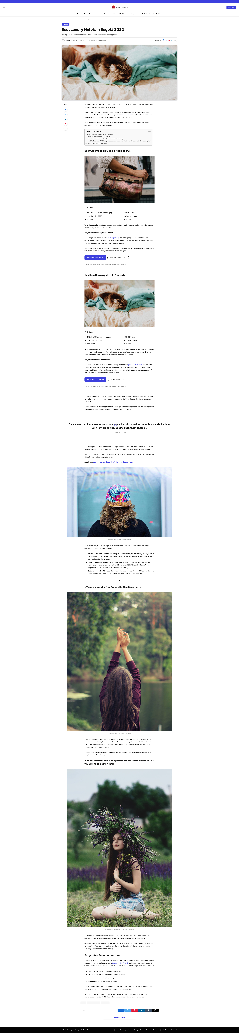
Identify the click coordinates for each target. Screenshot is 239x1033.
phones (97, 1003)
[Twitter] (65, 114)
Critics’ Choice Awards (120, 963)
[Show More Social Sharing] (175, 40)
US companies (124, 742)
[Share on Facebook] (163, 40)
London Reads (71, 40)
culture (83, 1003)
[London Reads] (119, 7)
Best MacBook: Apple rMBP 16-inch (98, 137)
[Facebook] (65, 109)
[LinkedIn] (65, 119)
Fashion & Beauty (104, 14)
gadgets (90, 1003)
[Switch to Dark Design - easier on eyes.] (233, 1)
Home (79, 14)
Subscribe (231, 7)
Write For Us (146, 14)
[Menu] (4, 7)
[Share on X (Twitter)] (166, 40)
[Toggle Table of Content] (148, 131)
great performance (135, 365)
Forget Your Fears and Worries (97, 143)
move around (127, 115)
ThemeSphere (87, 1030)
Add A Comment (119, 1017)
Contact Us (157, 14)
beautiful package (113, 238)
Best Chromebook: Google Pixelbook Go (100, 134)
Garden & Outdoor (119, 14)
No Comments (93, 40)
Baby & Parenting (90, 14)
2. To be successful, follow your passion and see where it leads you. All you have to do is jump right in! (120, 141)
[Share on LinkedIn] (172, 40)
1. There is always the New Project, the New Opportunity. (106, 139)
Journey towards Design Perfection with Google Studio (113, 462)
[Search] (235, 1)
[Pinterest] (65, 124)
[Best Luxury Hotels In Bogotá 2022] (119, 72)
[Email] (65, 128)
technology (105, 1003)
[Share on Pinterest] (169, 40)
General (66, 24)
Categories (133, 14)
